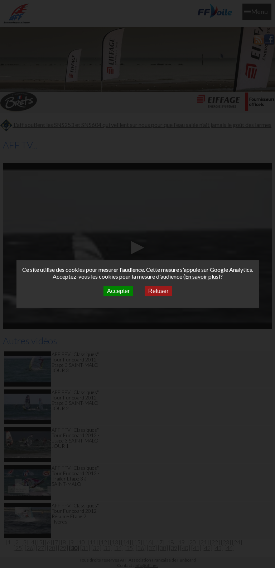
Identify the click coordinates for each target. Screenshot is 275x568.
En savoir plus (201, 276)
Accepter (118, 291)
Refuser (158, 291)
